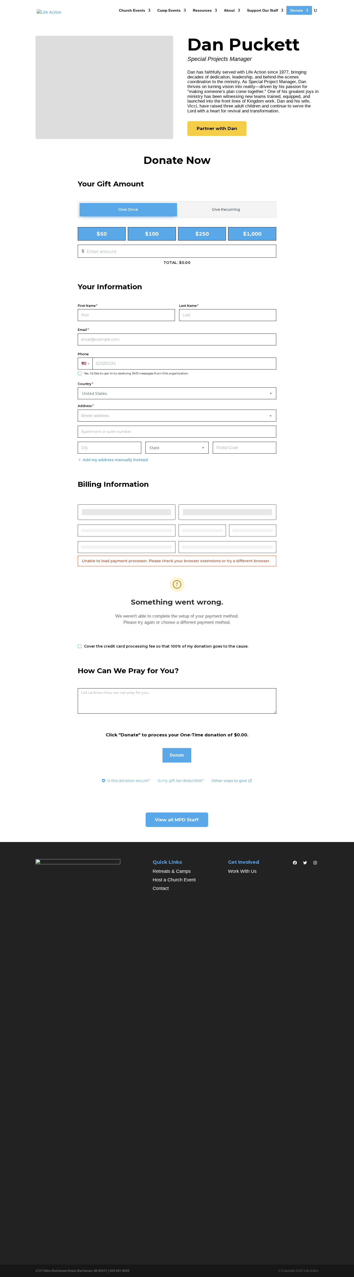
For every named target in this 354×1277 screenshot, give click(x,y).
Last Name (189, 306)
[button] (85, 363)
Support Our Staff (262, 10)
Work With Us (242, 871)
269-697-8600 (119, 1271)
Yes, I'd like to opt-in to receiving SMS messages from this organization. (136, 373)
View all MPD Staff (177, 819)
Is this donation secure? (128, 780)
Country (85, 384)
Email (83, 330)
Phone (83, 354)
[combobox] (177, 416)
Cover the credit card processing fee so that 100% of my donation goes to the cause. (166, 646)
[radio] (102, 234)
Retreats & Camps (172, 871)
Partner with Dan (217, 128)
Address (86, 406)
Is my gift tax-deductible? (181, 780)
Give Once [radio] (128, 209)
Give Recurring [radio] (226, 209)
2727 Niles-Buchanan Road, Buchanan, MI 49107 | (72, 1271)
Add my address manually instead (115, 460)
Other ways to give (231, 781)
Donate (296, 10)
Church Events (132, 10)
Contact (161, 888)
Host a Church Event (174, 879)
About (229, 10)
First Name (87, 306)
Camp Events (169, 10)
